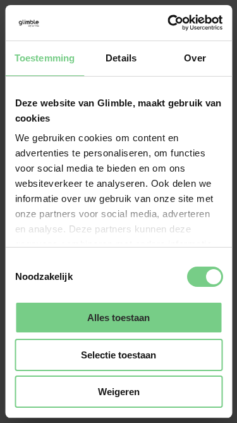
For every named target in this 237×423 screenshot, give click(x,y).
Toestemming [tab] (45, 58)
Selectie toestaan (118, 355)
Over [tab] (194, 58)
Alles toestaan (118, 317)
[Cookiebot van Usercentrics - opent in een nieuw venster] (168, 23)
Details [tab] (121, 58)
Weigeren (119, 391)
